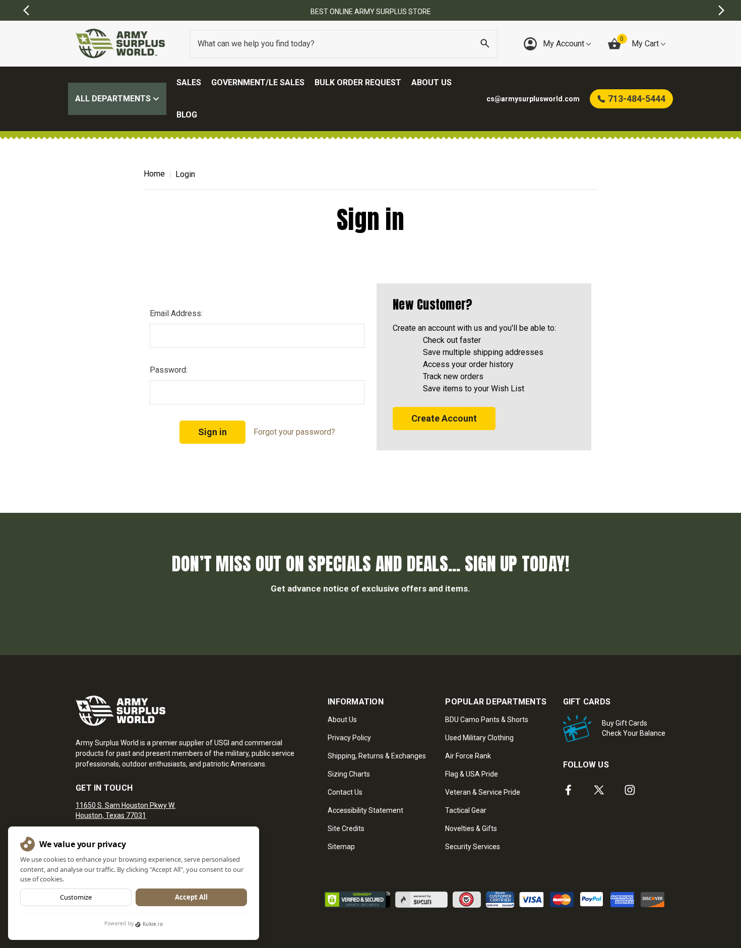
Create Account (444, 418)
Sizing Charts (349, 774)
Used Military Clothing (479, 738)
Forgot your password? (294, 432)
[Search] (485, 44)
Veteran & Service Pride (482, 792)
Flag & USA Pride (471, 774)
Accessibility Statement (365, 810)
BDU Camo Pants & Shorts (486, 720)
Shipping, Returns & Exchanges (377, 756)
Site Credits (346, 828)
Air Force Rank (468, 756)
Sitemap (341, 847)
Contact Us (345, 792)
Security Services (472, 847)
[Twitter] (599, 790)
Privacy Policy (349, 738)
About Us (431, 82)
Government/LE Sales (257, 82)
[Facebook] (568, 790)
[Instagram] (630, 790)
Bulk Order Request (358, 82)
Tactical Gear (465, 810)
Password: (169, 370)
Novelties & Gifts (471, 828)
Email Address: (176, 313)
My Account (564, 43)
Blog (186, 115)
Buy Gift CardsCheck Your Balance (633, 728)
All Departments (114, 98)
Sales (188, 82)
